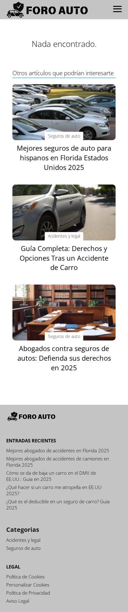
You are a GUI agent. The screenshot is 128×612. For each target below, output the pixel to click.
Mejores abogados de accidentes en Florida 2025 (57, 450)
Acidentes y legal (23, 540)
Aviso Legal (17, 601)
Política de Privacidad (28, 593)
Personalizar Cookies (27, 585)
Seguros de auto (23, 548)
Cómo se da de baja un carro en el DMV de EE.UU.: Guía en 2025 (51, 476)
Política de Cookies (25, 576)
